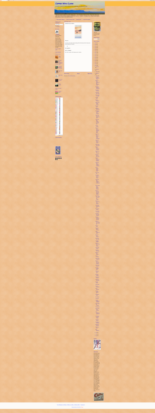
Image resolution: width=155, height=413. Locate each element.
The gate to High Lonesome (97, 229)
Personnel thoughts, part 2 (97, 268)
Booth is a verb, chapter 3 (97, 235)
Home (78, 73)
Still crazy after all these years (97, 155)
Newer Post (66, 73)
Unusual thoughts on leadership (98, 301)
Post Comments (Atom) (71, 75)
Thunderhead (97, 306)
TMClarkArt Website (60, 19)
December (97, 66)
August (97, 75)
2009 (95, 65)
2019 (95, 49)
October (97, 71)
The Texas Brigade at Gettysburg (60, 67)
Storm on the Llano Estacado (97, 309)
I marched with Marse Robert (97, 78)
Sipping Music (78, 19)
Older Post (90, 73)
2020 (95, 47)
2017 (95, 52)
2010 (95, 63)
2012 (95, 60)
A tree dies (97, 298)
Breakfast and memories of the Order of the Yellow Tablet (58, 62)
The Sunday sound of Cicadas (97, 317)
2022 (95, 44)
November (97, 69)
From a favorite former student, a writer (97, 169)
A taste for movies (86, 19)
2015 (95, 55)
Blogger (82, 407)
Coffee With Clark (64, 3)
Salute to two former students (97, 103)
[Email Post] (67, 46)
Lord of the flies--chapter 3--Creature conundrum (97, 164)
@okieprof (57, 34)
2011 (95, 62)
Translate (58, 26)
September (97, 73)
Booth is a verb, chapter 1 (97, 253)
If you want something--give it (98, 206)
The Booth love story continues (97, 214)
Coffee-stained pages (70, 19)
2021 (95, 46)
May (96, 335)
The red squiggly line (97, 292)
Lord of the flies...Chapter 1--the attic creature (98, 197)
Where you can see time (97, 272)
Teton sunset (97, 284)
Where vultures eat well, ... (97, 232)
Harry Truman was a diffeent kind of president (98, 187)
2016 (95, 54)
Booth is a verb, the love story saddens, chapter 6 (97, 192)
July (96, 332)
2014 (95, 57)
